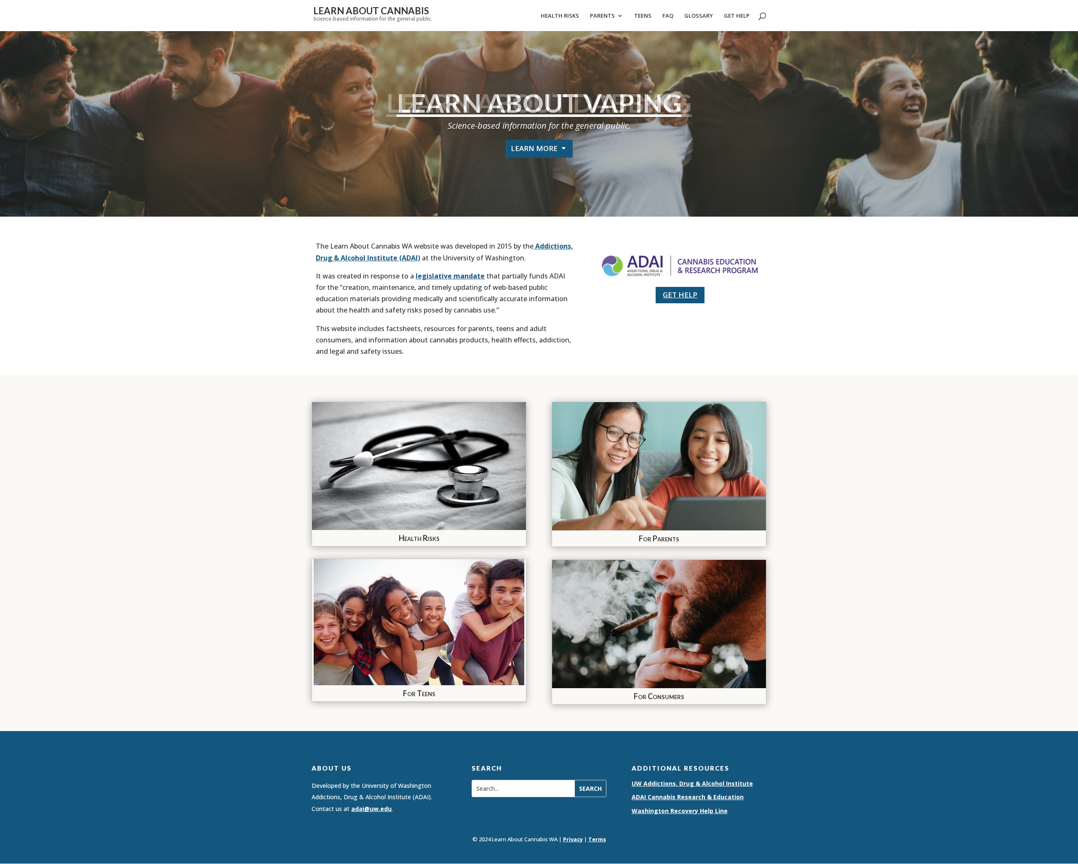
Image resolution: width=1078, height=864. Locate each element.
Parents (602, 16)
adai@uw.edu (371, 809)
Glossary (698, 16)
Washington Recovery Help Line (680, 811)
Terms (597, 839)
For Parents (659, 538)
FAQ (667, 16)
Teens (642, 16)
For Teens (419, 693)
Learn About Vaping (539, 102)
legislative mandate (450, 276)
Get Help (737, 16)
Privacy (573, 839)
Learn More (534, 148)
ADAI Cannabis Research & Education (688, 797)
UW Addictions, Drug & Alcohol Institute (692, 783)
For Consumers (659, 696)
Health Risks (560, 16)
